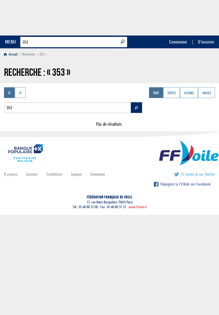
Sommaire (97, 174)
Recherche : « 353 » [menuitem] (34, 54)
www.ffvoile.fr (137, 207)
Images (206, 93)
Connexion (178, 42)
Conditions (54, 174)
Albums (189, 93)
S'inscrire (206, 42)
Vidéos (171, 93)
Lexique (76, 174)
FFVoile (181, 17)
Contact (32, 174)
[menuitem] (12, 54)
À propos (10, 174)
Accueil (13, 54)
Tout (156, 93)
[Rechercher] (123, 41)
